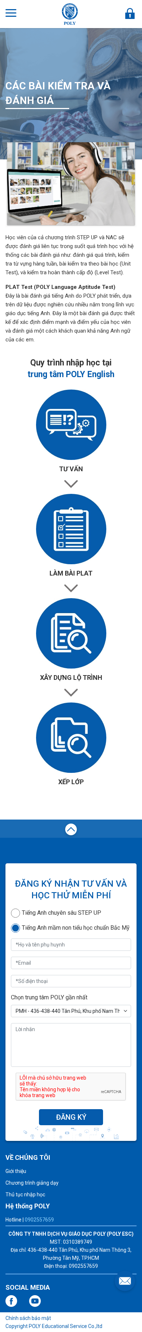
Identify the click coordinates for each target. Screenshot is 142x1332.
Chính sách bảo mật (28, 1318)
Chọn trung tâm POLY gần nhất (49, 997)
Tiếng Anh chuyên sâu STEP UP (61, 912)
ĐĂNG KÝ (71, 1117)
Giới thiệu (15, 1171)
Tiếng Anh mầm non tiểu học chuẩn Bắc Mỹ (76, 927)
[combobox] (71, 1011)
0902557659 (39, 1220)
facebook (11, 1301)
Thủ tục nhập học (25, 1194)
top (71, 830)
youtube (35, 1301)
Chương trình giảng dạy (32, 1183)
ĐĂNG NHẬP (130, 13)
